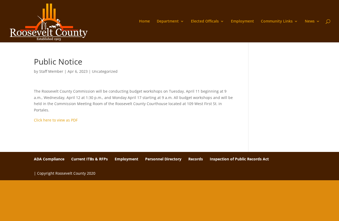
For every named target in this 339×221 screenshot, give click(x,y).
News (310, 21)
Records (195, 158)
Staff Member (51, 71)
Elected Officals (205, 21)
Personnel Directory (163, 158)
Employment (242, 21)
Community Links (277, 21)
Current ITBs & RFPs (89, 158)
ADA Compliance (49, 158)
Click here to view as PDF (56, 120)
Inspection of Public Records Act (239, 158)
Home (144, 21)
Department (168, 21)
